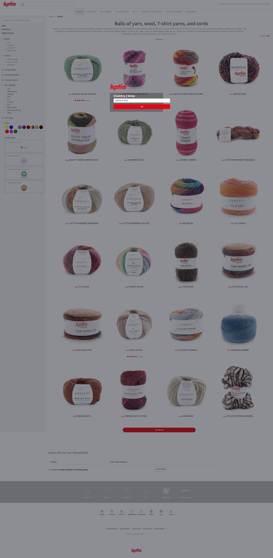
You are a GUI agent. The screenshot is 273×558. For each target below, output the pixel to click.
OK (142, 107)
